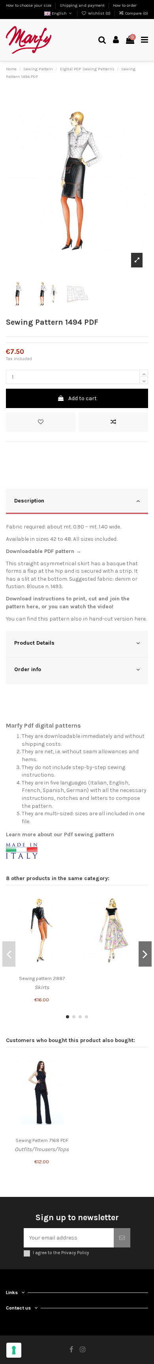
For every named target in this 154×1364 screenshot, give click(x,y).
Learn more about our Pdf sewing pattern (60, 834)
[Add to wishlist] (40, 422)
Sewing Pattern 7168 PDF (41, 1140)
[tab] (77, 502)
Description (29, 500)
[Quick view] (68, 928)
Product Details (34, 643)
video (105, 606)
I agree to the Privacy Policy (61, 1252)
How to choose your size (29, 5)
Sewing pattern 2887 (42, 978)
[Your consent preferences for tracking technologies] (13, 1350)
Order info (27, 669)
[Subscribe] (122, 1237)
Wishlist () (99, 13)
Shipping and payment (83, 5)
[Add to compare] (113, 422)
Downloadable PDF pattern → (43, 551)
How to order (125, 5)
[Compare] (68, 914)
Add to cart (82, 398)
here (32, 606)
